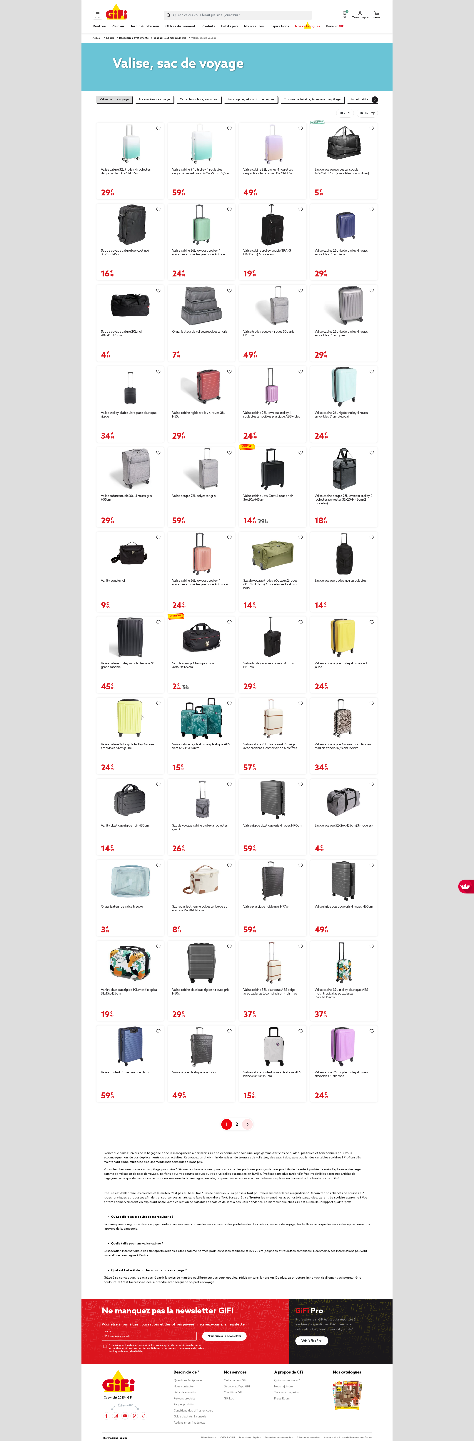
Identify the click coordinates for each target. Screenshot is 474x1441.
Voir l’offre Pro (311, 1341)
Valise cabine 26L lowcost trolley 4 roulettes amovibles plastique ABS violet (271, 414)
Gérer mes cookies (308, 1437)
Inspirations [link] (279, 26)
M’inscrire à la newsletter (224, 1336)
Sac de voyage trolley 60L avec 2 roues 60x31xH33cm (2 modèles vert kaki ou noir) (270, 584)
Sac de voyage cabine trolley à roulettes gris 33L (200, 827)
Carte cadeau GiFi (235, 1380)
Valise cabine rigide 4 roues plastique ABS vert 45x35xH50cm (201, 746)
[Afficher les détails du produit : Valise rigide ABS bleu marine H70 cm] (130, 1046)
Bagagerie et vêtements (133, 38)
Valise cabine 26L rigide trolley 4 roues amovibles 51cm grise (341, 333)
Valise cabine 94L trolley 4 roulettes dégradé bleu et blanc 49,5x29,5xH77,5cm (201, 171)
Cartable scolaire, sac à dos (199, 99)
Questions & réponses (188, 1380)
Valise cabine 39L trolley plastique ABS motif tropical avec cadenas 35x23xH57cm (341, 993)
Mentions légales (250, 1437)
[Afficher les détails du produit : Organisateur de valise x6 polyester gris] (201, 306)
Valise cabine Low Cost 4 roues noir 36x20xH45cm (268, 498)
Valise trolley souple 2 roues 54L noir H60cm (268, 665)
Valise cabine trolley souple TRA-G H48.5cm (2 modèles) (267, 252)
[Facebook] (106, 1416)
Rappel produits (184, 1404)
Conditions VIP (233, 1392)
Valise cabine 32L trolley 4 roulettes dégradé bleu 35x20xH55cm (126, 171)
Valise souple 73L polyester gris (194, 496)
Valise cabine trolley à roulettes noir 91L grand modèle (128, 665)
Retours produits (184, 1398)
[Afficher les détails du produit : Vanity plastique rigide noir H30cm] (130, 799)
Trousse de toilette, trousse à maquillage (312, 99)
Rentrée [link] (99, 26)
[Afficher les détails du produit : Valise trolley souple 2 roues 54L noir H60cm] (272, 637)
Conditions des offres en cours (193, 1410)
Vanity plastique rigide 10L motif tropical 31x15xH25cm (129, 991)
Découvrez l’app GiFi (237, 1386)
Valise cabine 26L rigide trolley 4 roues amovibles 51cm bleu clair (341, 414)
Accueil (97, 38)
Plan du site (209, 1437)
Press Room (282, 1398)
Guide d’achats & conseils (190, 1416)
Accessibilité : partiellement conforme (348, 1437)
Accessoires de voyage (154, 99)
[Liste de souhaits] (158, 128)
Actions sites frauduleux (189, 1422)
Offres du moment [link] (180, 26)
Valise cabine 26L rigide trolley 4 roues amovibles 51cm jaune (127, 746)
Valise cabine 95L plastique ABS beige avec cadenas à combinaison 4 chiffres (270, 746)
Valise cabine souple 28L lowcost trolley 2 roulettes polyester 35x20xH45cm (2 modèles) (343, 499)
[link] (208, 31)
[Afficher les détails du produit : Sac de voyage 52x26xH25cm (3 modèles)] (344, 799)
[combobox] (238, 15)
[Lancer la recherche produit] (168, 15)
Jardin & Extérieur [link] (145, 26)
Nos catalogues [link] (307, 26)
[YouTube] (125, 1416)
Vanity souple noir (113, 581)
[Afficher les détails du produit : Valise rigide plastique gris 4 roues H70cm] (272, 799)
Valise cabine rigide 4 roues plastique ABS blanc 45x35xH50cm (272, 1074)
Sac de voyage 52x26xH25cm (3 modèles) (344, 825)
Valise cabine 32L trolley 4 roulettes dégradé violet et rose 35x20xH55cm (269, 171)
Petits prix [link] (229, 26)
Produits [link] (208, 26)
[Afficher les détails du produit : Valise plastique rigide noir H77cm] (272, 880)
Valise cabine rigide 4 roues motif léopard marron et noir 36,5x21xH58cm (343, 746)
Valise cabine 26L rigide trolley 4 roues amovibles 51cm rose (341, 1074)
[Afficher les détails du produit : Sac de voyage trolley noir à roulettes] (344, 554)
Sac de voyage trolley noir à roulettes (340, 581)
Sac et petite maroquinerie (369, 99)
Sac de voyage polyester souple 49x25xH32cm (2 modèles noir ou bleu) (342, 171)
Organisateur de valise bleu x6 (122, 907)
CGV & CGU (228, 1437)
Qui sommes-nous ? (287, 1380)
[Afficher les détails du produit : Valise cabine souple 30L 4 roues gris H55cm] (130, 469)
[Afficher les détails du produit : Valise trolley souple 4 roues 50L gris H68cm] (272, 306)
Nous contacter (184, 1386)
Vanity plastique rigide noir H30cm (125, 825)
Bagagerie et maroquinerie (169, 38)
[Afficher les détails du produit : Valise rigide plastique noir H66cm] (201, 1046)
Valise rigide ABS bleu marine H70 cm (126, 1072)
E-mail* (108, 1331)
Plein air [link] (118, 26)
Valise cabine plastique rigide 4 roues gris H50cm (200, 991)
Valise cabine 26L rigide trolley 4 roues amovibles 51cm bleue (341, 252)
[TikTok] (143, 1416)
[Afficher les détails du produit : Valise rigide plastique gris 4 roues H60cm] (344, 880)
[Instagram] (115, 1416)
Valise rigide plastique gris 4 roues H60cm (344, 907)
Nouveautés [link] (254, 26)
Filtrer (364, 113)
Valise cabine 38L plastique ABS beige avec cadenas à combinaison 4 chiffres (270, 991)
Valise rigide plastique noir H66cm (195, 1072)
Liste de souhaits (185, 1392)
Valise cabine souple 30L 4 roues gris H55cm (126, 498)
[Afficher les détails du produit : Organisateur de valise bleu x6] (130, 880)
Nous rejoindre (283, 1386)
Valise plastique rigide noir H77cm (266, 907)
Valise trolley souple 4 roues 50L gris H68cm (268, 333)
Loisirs (110, 38)
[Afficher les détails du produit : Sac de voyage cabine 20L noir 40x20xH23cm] (130, 306)
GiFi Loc (229, 1398)
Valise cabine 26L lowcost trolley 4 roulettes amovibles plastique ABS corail (200, 582)
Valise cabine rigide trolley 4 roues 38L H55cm (199, 414)
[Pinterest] (134, 1416)
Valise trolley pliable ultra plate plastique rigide (128, 414)
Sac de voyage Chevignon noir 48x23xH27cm (193, 665)
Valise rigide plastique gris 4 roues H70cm (272, 825)
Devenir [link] (335, 26)
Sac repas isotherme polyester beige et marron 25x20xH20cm (199, 908)
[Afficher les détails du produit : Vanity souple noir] (130, 554)
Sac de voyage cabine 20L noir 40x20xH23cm (122, 333)
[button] (345, 15)
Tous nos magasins (286, 1392)
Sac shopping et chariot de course (251, 99)
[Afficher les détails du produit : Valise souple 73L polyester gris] (201, 469)
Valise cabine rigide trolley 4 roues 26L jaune (341, 665)
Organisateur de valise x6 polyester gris (200, 332)
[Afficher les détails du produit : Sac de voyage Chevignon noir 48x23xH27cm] (201, 637)
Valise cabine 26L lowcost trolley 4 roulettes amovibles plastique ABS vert (199, 252)
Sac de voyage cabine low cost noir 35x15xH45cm (125, 252)
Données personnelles (279, 1437)
